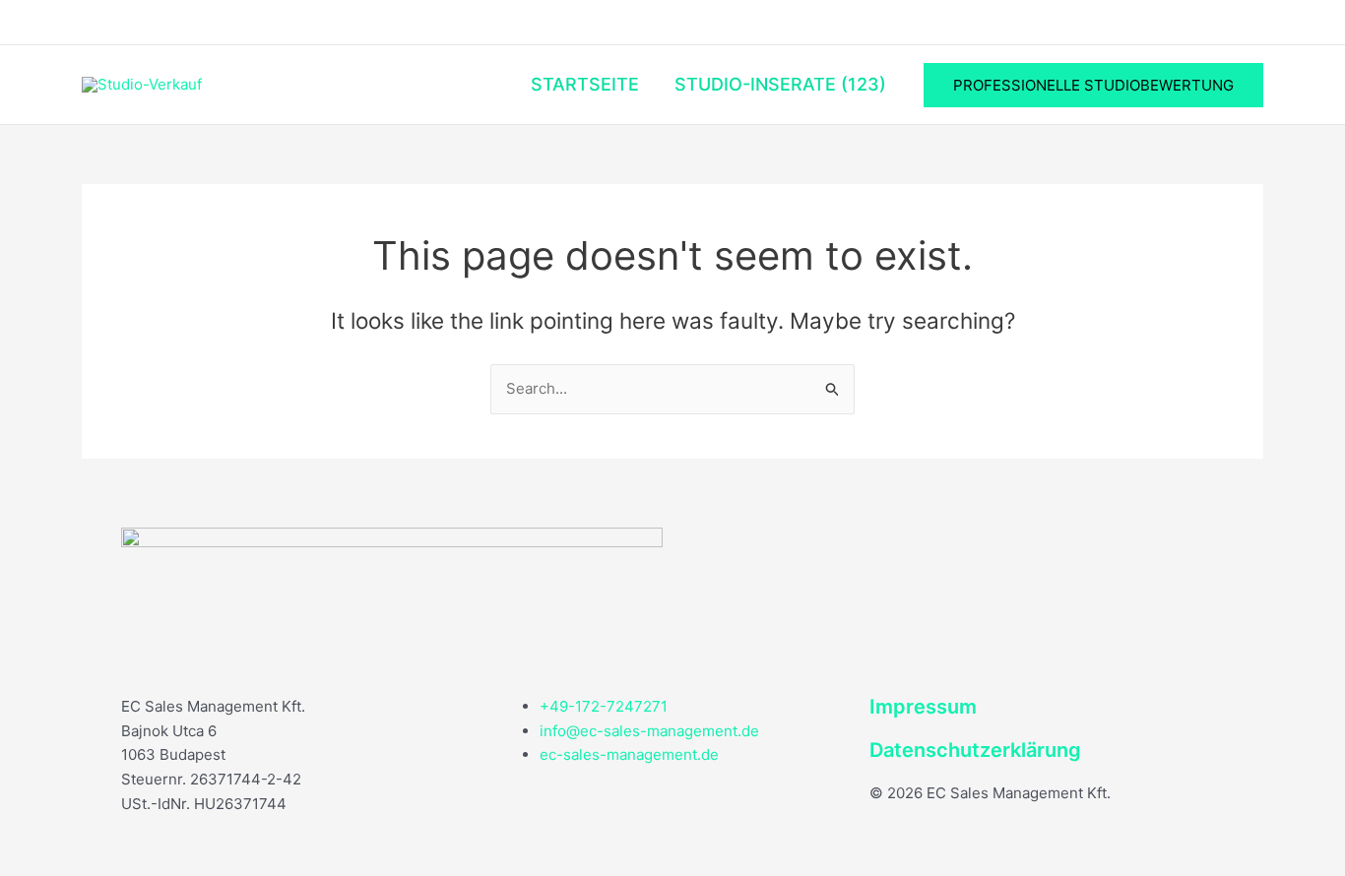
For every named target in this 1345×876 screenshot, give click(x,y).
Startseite (585, 84)
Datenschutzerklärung (975, 750)
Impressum (923, 707)
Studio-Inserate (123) (780, 84)
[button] (1093, 85)
